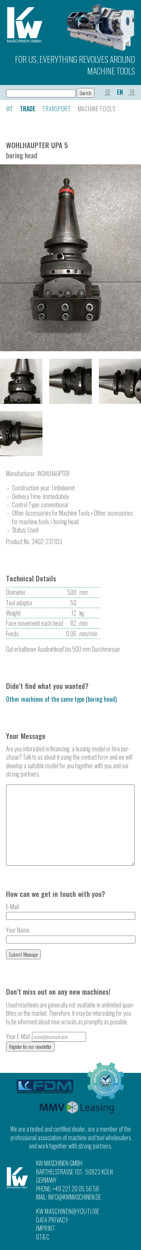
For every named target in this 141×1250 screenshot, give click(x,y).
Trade (27, 108)
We (9, 108)
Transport (56, 108)
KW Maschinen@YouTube (68, 1211)
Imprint (45, 1228)
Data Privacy (52, 1219)
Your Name (17, 929)
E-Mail (12, 906)
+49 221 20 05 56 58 (76, 1188)
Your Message (25, 735)
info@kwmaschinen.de (74, 1196)
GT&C (43, 1236)
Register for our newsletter (30, 1046)
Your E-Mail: (19, 1036)
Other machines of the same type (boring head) (61, 699)
